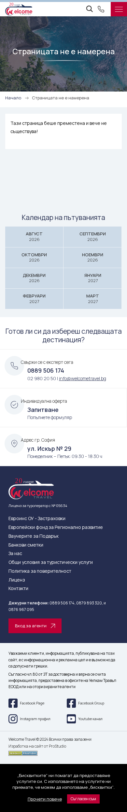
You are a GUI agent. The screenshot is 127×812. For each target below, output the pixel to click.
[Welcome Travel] (18, 9)
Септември (92, 236)
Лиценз (16, 580)
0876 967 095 (21, 609)
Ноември (92, 257)
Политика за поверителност (39, 571)
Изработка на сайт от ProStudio (37, 746)
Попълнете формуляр (49, 417)
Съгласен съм (83, 799)
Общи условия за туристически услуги (50, 562)
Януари (92, 278)
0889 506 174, (62, 603)
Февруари (34, 298)
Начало (13, 98)
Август (34, 236)
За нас (15, 553)
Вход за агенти (31, 626)
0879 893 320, (89, 603)
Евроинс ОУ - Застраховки (36, 518)
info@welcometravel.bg (82, 378)
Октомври (34, 257)
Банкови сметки (25, 545)
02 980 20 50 (41, 378)
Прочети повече (45, 799)
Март (92, 298)
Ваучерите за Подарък (33, 536)
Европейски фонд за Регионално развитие (55, 527)
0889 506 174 (45, 370)
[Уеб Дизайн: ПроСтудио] (63, 752)
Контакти (18, 588)
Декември (34, 278)
